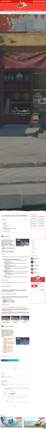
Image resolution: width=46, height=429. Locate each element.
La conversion (5, 227)
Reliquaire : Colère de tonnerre (9, 342)
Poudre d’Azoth (9, 297)
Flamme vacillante (34, 216)
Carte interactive (34, 252)
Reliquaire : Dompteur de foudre (9, 343)
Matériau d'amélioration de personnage (10, 228)
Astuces (5, 224)
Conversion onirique (7, 229)
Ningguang (36, 258)
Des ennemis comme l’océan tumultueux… (34, 221)
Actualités (33, 243)
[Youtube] (37, 1)
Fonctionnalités (33, 247)
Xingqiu (7, 266)
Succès (33, 250)
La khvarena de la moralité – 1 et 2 (42, 218)
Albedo (7, 263)
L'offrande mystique (6, 231)
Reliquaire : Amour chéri (8, 345)
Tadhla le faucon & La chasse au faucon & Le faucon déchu (42, 223)
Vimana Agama (42, 221)
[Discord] (41, 1)
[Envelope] (43, 1)
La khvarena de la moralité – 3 (34, 218)
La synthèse (5, 223)
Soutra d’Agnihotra (34, 225)
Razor (35, 268)
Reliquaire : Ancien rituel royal (9, 341)
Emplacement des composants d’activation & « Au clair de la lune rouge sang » (34, 223)
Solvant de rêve (5, 307)
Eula (6, 268)
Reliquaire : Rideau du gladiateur (9, 338)
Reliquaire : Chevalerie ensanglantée (7, 340)
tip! (34, 286)
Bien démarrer (33, 245)
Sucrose (7, 260)
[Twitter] (35, 1)
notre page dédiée (23, 282)
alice (5, 384)
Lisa (6, 276)
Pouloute (8, 393)
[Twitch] (39, 1)
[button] (4, 360)
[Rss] (44, 1)
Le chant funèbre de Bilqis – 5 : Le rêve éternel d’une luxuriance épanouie (42, 225)
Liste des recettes (6, 225)
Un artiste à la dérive (42, 216)
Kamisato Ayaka (8, 273)
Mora (4, 249)
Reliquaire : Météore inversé (8, 347)
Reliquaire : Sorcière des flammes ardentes (7, 349)
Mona (7, 271)
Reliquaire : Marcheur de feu (8, 350)
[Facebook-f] (34, 1)
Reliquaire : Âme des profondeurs (7, 352)
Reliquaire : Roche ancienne (8, 346)
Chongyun (36, 265)
